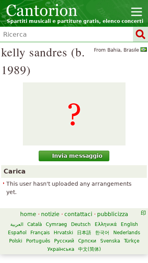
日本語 (84, 232)
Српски (87, 241)
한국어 (102, 232)
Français (40, 232)
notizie (50, 214)
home (28, 214)
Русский (64, 241)
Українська (60, 249)
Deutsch (81, 224)
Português (38, 241)
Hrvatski (63, 232)
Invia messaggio (77, 156)
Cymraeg (56, 224)
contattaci (78, 214)
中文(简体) (89, 249)
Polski (15, 241)
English (129, 224)
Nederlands (126, 232)
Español (17, 232)
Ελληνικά (106, 224)
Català (34, 224)
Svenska (110, 241)
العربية (16, 224)
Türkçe (131, 241)
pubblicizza (112, 214)
